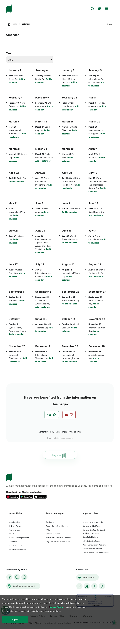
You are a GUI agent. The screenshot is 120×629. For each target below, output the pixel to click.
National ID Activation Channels (59, 537)
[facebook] (94, 586)
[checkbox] (52, 414)
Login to (56, 455)
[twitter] (87, 586)
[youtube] (79, 586)
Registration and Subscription (58, 541)
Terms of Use (14, 529)
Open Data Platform (90, 536)
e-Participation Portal (91, 540)
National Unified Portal (92, 525)
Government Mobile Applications (96, 552)
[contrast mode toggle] (9, 577)
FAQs (48, 529)
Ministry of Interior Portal (93, 522)
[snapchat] (102, 586)
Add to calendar (17, 80)
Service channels (53, 533)
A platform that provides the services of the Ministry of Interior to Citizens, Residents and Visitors (59, 485)
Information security (17, 549)
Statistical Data (15, 545)
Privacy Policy (15, 525)
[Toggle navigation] (106, 8)
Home (14, 24)
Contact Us (50, 522)
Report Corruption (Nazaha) (57, 525)
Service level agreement (19, 537)
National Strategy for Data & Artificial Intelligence (94, 531)
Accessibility (14, 541)
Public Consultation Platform (94, 544)
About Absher (14, 522)
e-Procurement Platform (92, 548)
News (11, 533)
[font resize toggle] (17, 577)
